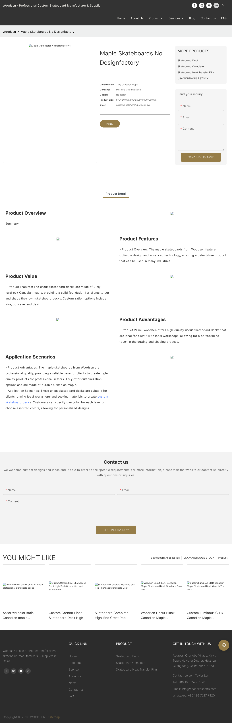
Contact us (76, 689)
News (72, 683)
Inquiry (109, 123)
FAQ (71, 696)
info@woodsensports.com (199, 689)
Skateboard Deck (127, 656)
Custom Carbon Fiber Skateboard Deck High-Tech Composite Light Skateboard (67, 615)
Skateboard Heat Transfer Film (136, 669)
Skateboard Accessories (165, 557)
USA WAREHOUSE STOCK (198, 557)
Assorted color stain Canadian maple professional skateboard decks (21, 615)
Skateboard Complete (130, 663)
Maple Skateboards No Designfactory (47, 31)
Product (222, 557)
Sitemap (54, 717)
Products (75, 663)
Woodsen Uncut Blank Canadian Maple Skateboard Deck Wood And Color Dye (159, 615)
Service (74, 669)
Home (73, 656)
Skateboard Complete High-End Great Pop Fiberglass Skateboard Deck (112, 615)
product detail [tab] (115, 193)
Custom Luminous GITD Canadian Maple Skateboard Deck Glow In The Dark (206, 615)
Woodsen (9, 31)
